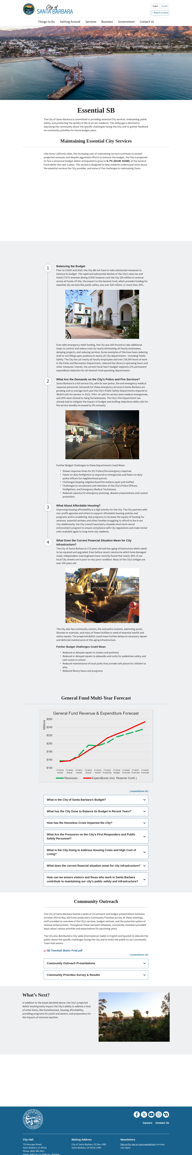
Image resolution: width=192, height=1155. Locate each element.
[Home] (55, 9)
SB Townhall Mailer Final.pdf (64, 950)
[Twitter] (144, 1114)
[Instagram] (159, 1114)
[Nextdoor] (166, 1114)
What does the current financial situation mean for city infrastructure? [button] (93, 865)
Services (90, 22)
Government (126, 22)
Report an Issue (161, 13)
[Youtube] (151, 1114)
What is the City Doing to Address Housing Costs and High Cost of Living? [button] (91, 852)
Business (107, 22)
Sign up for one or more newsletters (138, 1144)
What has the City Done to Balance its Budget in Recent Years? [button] (89, 811)
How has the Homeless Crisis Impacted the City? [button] (79, 822)
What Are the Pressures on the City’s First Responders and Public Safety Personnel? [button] (91, 836)
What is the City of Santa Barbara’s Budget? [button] (76, 799)
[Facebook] (137, 1114)
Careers (147, 1122)
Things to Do (46, 22)
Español (164, 6)
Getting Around (70, 22)
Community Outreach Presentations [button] (71, 963)
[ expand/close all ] (139, 791)
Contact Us (147, 22)
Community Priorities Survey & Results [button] (73, 975)
